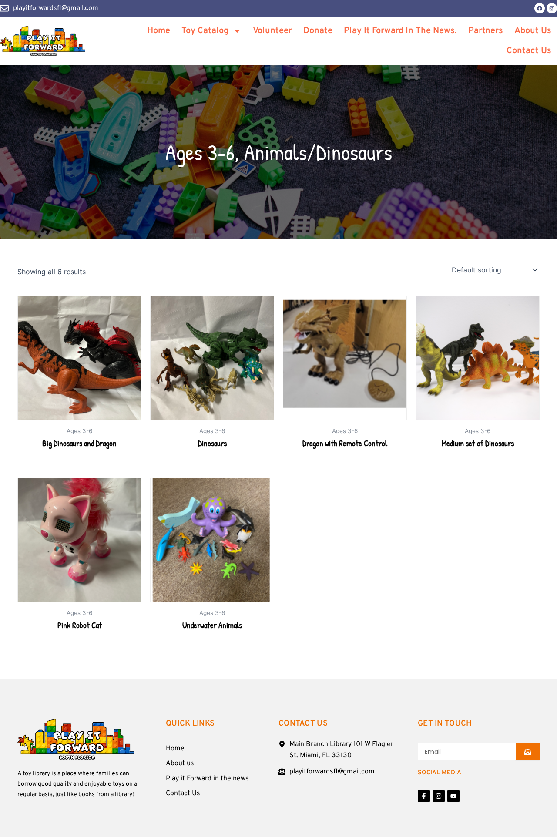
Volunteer (272, 31)
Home (158, 31)
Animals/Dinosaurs (318, 152)
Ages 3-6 (200, 152)
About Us (532, 31)
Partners (485, 31)
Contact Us (529, 51)
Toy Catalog (204, 31)
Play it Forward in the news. (400, 31)
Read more (80, 469)
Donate (317, 31)
